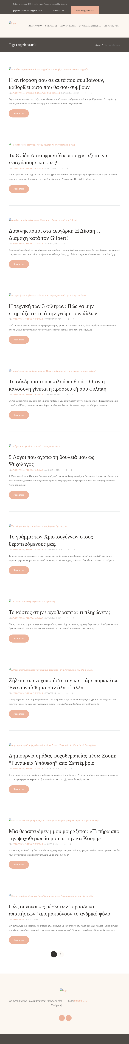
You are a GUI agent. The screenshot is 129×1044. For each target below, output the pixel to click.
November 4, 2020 (53, 618)
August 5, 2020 (51, 844)
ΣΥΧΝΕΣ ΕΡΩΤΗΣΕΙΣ (90, 26)
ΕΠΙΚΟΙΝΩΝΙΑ (111, 26)
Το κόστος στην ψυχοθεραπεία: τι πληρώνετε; (59, 612)
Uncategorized (33, 93)
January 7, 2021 (52, 470)
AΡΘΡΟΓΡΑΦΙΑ (18, 93)
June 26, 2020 (32, 919)
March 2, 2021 (51, 244)
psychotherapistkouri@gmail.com (27, 10)
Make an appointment (85, 10)
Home (98, 45)
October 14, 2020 (52, 693)
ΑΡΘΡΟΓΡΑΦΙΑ (68, 26)
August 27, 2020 (51, 769)
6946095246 (58, 10)
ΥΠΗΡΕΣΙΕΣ (51, 26)
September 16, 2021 (70, 93)
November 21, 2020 (53, 550)
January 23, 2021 (53, 394)
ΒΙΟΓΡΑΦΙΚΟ (35, 26)
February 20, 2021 (53, 319)
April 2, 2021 (50, 168)
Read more (19, 113)
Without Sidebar (51, 93)
